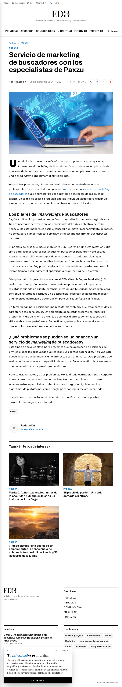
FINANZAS (80, 31)
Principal (12, 31)
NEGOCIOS (27, 31)
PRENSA (24, 43)
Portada (13, 43)
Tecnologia (80, 647)
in (97, 82)
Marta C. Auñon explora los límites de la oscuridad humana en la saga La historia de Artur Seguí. (28, 639)
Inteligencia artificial (100, 647)
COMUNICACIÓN (45, 31)
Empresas (96, 31)
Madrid (108, 635)
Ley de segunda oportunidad (93, 641)
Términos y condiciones (107, 683)
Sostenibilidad (94, 635)
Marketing (70, 641)
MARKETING (64, 31)
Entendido (37, 680)
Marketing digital (74, 635)
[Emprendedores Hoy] (61, 14)
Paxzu (65, 189)
